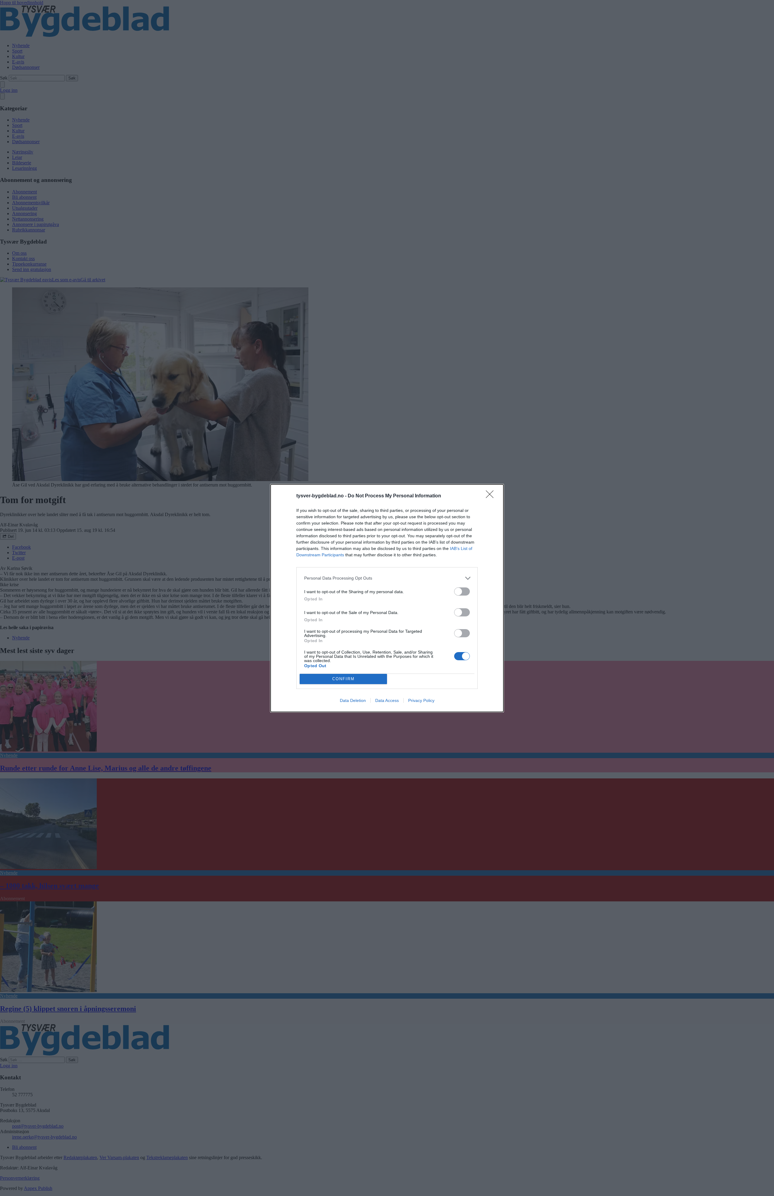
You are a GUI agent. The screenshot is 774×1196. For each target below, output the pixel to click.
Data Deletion (353, 700)
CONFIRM (343, 679)
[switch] (462, 591)
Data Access (387, 700)
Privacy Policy (421, 700)
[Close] (491, 496)
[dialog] (387, 598)
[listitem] (387, 578)
